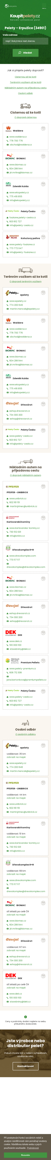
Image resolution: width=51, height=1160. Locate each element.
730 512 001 (15, 531)
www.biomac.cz (17, 164)
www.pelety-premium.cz (22, 668)
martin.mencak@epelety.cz (25, 308)
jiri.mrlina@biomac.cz (21, 172)
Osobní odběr (25, 93)
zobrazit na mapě (16, 757)
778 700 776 (16, 140)
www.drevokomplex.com (22, 555)
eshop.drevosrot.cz (19, 410)
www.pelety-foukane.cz (22, 244)
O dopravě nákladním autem (25, 475)
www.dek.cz (15, 641)
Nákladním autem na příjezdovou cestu (26, 87)
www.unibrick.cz (17, 498)
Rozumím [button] (25, 1155)
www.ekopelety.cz (19, 192)
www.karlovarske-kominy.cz (24, 528)
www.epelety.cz (17, 301)
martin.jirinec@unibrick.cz (23, 506)
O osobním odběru (26, 734)
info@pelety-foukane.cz (23, 252)
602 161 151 (14, 502)
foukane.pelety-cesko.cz (22, 217)
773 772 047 (16, 248)
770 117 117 (14, 559)
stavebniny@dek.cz (20, 649)
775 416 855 (15, 196)
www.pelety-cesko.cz (21, 436)
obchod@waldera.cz (21, 144)
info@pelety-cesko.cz (21, 225)
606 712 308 (15, 672)
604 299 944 (16, 168)
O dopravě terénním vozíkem (25, 281)
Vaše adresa (10, 34)
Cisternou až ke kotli (25, 76)
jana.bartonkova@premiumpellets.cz (26, 679)
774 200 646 (16, 305)
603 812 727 (15, 221)
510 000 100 (15, 645)
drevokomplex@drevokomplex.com (26, 567)
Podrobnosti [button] (33, 1148)
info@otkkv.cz (17, 535)
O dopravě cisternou (26, 117)
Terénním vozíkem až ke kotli (25, 82)
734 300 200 (15, 414)
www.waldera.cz (18, 136)
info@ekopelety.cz (20, 200)
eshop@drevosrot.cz (21, 418)
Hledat (27, 52)
